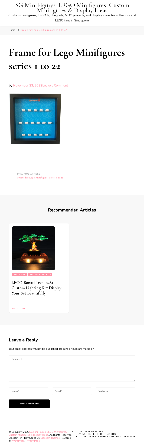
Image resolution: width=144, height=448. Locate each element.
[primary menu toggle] (4, 13)
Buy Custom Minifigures (87, 431)
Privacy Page (33, 441)
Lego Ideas (19, 274)
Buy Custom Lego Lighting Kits (96, 434)
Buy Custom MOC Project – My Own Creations (105, 436)
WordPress (18, 441)
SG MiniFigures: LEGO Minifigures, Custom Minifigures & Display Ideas (72, 7)
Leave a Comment (55, 85)
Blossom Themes (50, 438)
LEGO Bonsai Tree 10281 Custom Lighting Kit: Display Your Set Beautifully (36, 288)
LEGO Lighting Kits (40, 274)
